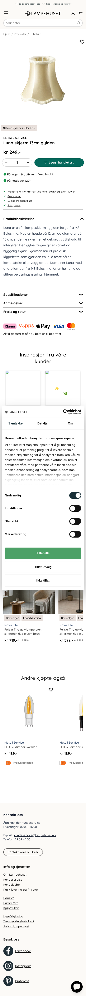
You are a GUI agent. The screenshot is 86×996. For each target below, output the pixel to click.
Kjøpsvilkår (11, 908)
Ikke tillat (42, 580)
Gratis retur (14, 196)
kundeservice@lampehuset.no (35, 835)
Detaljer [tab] (43, 423)
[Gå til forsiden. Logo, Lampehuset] (43, 13)
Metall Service (15, 138)
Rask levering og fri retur (58, 4)
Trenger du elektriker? (18, 921)
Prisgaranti (14, 205)
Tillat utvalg (43, 567)
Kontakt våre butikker (23, 852)
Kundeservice (12, 879)
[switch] (75, 508)
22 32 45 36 (22, 839)
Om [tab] (70, 423)
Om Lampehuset (15, 874)
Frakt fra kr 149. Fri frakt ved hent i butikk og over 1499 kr (41, 191)
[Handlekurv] (80, 13)
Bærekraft (10, 903)
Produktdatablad (23, 762)
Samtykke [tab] (15, 423)
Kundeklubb (11, 884)
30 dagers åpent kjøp (29, 4)
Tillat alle (42, 553)
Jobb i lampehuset (16, 926)
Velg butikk (46, 174)
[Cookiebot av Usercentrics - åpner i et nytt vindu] (63, 412)
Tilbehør (35, 34)
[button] (23, 388)
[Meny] (6, 13)
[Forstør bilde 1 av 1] (43, 81)
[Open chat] (77, 987)
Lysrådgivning (13, 916)
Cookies (8, 898)
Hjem (6, 34)
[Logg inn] (73, 13)
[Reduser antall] (6, 162)
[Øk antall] (28, 162)
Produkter (20, 34)
